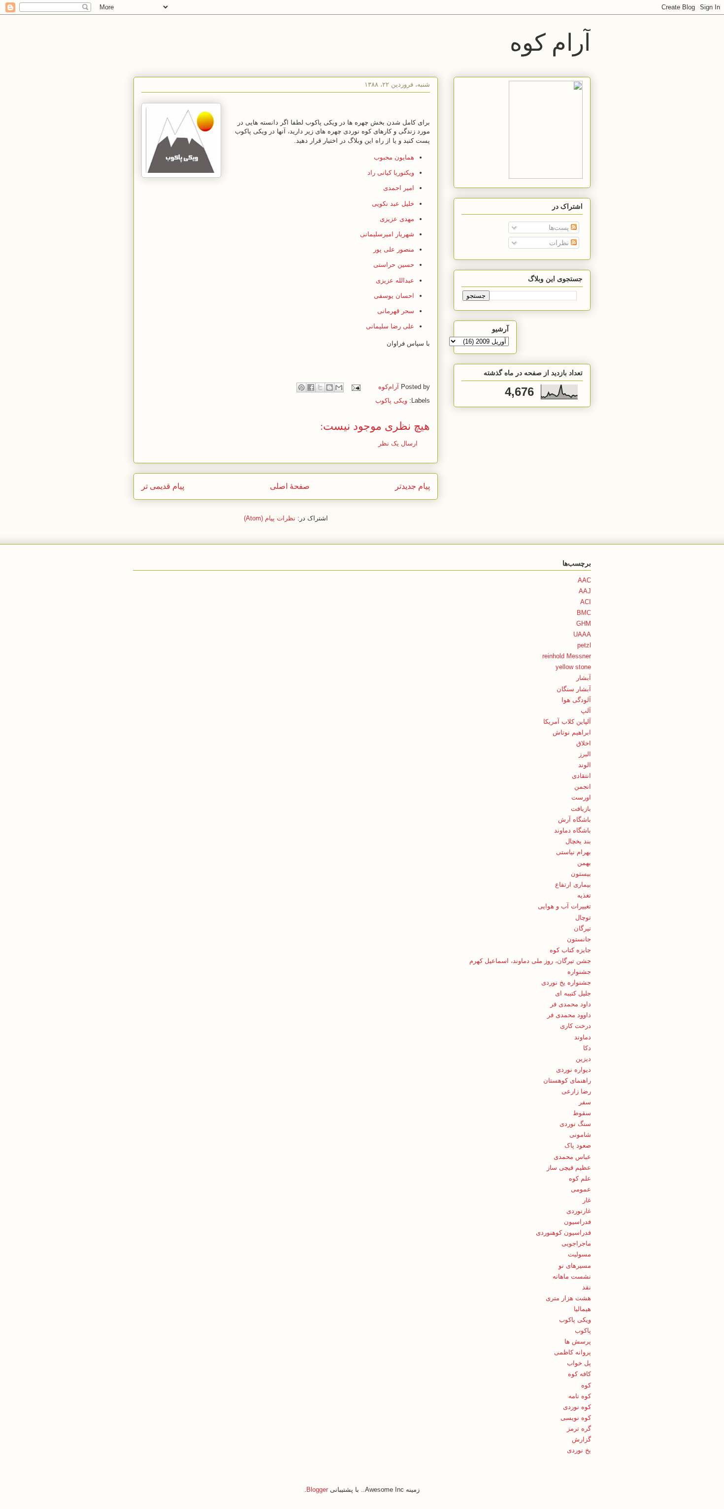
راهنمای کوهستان (567, 1080)
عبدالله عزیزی (395, 280)
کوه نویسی (575, 1417)
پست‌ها (560, 227)
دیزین (583, 1058)
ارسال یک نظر (398, 443)
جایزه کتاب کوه (570, 950)
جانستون (579, 939)
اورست (581, 797)
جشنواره (579, 971)
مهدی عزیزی (397, 219)
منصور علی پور (393, 249)
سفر (585, 1102)
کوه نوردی (577, 1407)
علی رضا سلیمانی (390, 326)
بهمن (584, 863)
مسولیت (579, 1254)
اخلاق (583, 743)
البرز (585, 754)
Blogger (317, 1489)
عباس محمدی (572, 1156)
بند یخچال (578, 841)
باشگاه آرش (574, 819)
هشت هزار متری (568, 1298)
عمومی (581, 1189)
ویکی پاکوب (391, 400)
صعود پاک (577, 1145)
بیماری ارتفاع (573, 884)
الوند (584, 765)
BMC (584, 612)
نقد (586, 1287)
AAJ (585, 591)
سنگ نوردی (575, 1123)
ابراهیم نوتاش (572, 732)
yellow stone (573, 667)
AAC (584, 580)
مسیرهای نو (575, 1265)
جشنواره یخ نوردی (566, 982)
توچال (583, 917)
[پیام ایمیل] (357, 386)
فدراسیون (577, 1221)
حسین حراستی (393, 264)
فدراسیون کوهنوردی (563, 1232)
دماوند (582, 1037)
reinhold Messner (566, 656)
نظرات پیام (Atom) (270, 518)
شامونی (580, 1134)
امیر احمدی (398, 188)
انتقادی (581, 775)
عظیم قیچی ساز (569, 1167)
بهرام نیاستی (573, 852)
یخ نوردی (579, 1450)
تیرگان (582, 928)
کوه (586, 1385)
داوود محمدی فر (569, 1015)
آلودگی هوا (576, 700)
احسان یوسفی (394, 295)
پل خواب (579, 1363)
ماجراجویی (576, 1243)
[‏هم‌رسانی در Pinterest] (301, 387)
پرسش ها (577, 1341)
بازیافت (581, 808)
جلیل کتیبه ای (573, 993)
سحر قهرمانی (395, 311)
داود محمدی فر (570, 1004)
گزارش (581, 1439)
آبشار (583, 677)
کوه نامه (579, 1396)
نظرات (560, 243)
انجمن (582, 786)
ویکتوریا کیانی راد (390, 172)
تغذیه (584, 895)
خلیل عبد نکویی (393, 203)
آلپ (586, 710)
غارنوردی (578, 1211)
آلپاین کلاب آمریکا (567, 721)
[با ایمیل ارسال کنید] (339, 387)
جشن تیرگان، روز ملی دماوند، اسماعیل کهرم (530, 960)
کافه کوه (579, 1374)
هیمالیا (582, 1309)
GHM (583, 623)
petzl (584, 645)
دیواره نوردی (573, 1069)
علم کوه (580, 1178)
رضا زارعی (576, 1091)
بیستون (581, 873)
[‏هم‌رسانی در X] (320, 387)
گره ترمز (579, 1428)
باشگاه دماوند (572, 830)
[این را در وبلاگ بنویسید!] (329, 387)
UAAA (582, 634)
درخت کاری (575, 1025)
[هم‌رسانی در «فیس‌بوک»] (311, 387)
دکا (587, 1048)
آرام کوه (550, 41)
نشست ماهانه (572, 1276)
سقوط (582, 1113)
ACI (585, 602)
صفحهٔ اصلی (290, 486)
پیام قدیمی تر (162, 486)
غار (587, 1200)
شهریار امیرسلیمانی (387, 234)
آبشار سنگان (574, 689)
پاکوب (583, 1330)
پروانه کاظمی (572, 1352)
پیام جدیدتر (412, 486)
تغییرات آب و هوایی (564, 906)
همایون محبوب (394, 157)
